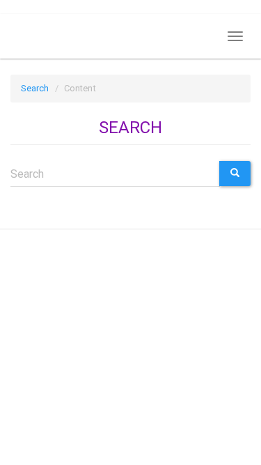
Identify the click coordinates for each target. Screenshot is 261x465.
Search (35, 88)
